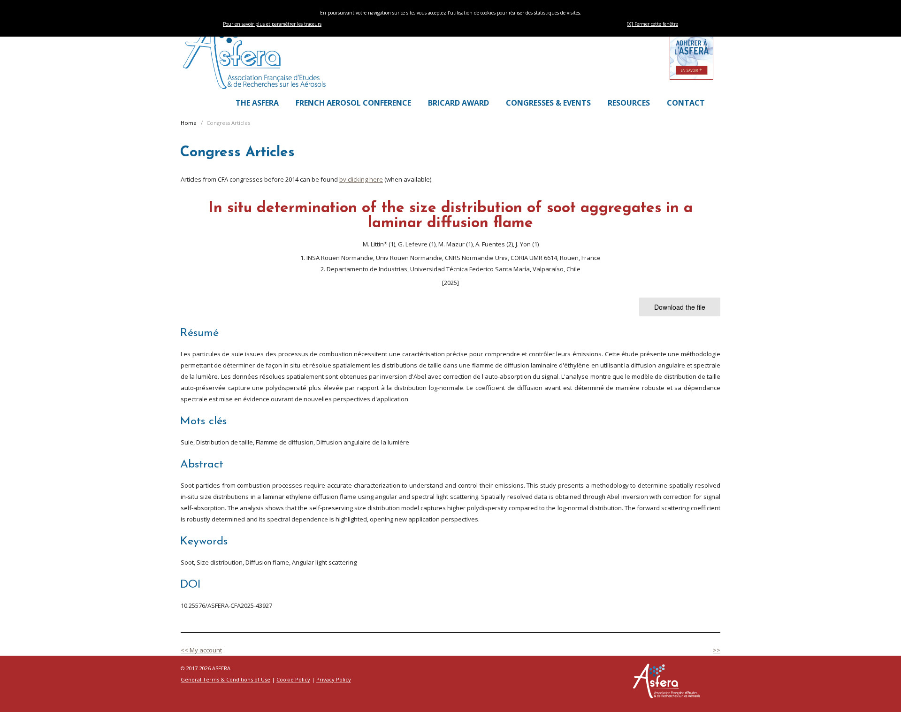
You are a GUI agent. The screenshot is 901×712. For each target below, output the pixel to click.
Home (189, 122)
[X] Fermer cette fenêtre (652, 24)
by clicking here (361, 179)
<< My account (201, 650)
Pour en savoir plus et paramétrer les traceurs (272, 24)
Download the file (679, 307)
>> (716, 650)
